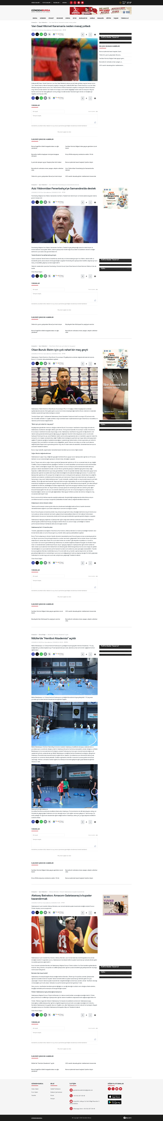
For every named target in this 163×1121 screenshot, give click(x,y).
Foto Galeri (46, 2)
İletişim (53, 1098)
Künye (52, 1095)
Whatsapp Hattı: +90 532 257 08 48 (84, 1109)
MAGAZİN (100, 18)
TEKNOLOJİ (124, 18)
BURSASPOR (83, 18)
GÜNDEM (43, 18)
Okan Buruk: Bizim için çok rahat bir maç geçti (62, 346)
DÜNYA (68, 18)
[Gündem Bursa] (40, 10)
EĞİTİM (108, 18)
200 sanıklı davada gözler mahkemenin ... (111, 65)
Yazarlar (56, 2)
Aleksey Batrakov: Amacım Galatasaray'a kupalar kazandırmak (66, 892)
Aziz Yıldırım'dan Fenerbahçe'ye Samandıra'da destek (64, 185)
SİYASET (51, 18)
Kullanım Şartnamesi (56, 1092)
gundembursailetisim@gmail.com (83, 1090)
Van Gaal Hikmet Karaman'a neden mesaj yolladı (62, 22)
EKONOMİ (60, 18)
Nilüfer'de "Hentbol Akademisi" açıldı (58, 634)
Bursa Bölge (42, 634)
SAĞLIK (92, 18)
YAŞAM (116, 18)
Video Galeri (35, 2)
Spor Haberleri (43, 22)
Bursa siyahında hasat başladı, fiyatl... (110, 51)
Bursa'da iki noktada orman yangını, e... (110, 62)
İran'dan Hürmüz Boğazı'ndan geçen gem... (112, 58)
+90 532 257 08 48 (79, 1096)
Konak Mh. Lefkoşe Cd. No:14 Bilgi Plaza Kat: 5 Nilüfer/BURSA (84, 1102)
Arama (64, 2)
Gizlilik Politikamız (56, 1089)
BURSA (35, 18)
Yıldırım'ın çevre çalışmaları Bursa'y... (110, 55)
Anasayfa (34, 22)
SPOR (74, 18)
